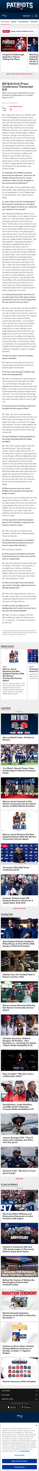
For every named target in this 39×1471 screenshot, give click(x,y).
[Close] (36, 1425)
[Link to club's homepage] (4, 15)
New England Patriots (16, 106)
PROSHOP (26, 16)
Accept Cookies (19, 1467)
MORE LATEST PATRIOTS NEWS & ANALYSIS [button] (20, 74)
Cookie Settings (19, 1455)
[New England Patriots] (19, 1416)
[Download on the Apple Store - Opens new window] (12, 1407)
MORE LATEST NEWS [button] (19, 908)
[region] (19, 1446)
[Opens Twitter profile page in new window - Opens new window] (11, 109)
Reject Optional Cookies (19, 1461)
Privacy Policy (25, 1451)
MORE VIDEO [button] (19, 1178)
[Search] (32, 16)
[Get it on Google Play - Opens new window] (26, 1408)
